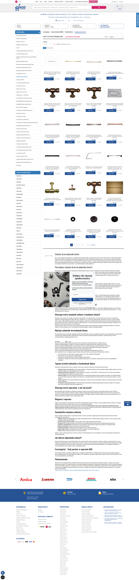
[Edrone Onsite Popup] (69, 290)
